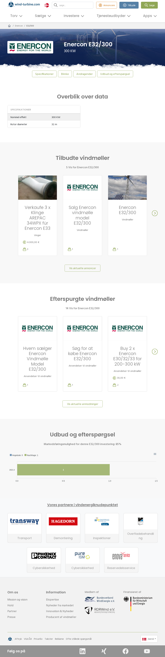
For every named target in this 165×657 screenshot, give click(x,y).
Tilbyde (132, 5)
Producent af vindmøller (61, 617)
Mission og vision (17, 599)
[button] (47, 5)
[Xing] (104, 651)
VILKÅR (28, 638)
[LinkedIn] (82, 651)
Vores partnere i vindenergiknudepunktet (82, 504)
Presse (11, 617)
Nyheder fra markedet (60, 605)
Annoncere (109, 5)
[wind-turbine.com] (9, 25)
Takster (49, 638)
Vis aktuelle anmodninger (82, 404)
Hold (10, 605)
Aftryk (18, 638)
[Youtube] (147, 651)
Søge (152, 5)
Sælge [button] (40, 15)
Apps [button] (147, 15)
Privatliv (38, 638)
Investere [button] (71, 15)
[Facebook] (125, 651)
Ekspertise (52, 599)
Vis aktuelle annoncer (82, 268)
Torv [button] (14, 15)
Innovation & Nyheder (59, 611)
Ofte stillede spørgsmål (79, 638)
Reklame (59, 638)
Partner (12, 611)
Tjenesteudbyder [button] (111, 15)
